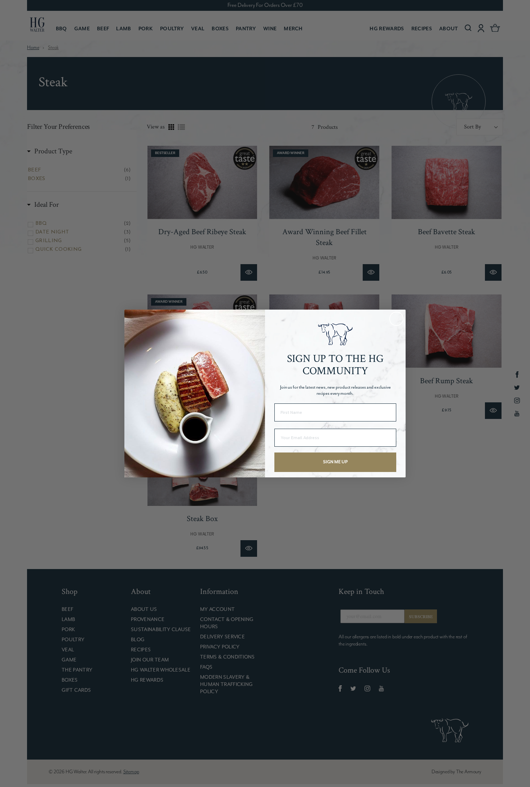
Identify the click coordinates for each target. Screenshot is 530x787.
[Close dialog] (396, 318)
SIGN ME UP (335, 462)
